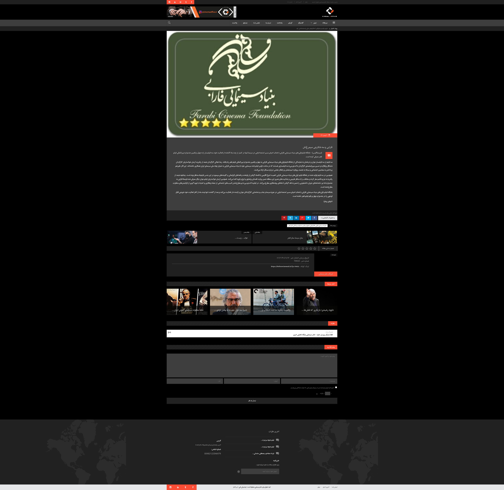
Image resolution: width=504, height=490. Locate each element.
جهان (306, 2)
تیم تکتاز (235, 487)
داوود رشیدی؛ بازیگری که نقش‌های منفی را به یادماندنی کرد (311, 28)
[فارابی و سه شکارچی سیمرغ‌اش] (325, 265)
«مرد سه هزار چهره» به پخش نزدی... (230, 310)
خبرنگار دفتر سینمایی (326, 274)
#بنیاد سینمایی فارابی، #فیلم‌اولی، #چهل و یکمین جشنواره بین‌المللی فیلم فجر (307, 226)
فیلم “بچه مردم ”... (267, 440)
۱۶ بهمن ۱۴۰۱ (324, 135)
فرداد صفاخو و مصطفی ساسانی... (263, 453)
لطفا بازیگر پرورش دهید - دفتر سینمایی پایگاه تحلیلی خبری (313, 334)
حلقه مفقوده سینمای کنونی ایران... (188, 310)
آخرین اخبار (299, 2)
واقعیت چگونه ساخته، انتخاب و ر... (274, 310)
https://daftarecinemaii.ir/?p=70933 (285, 266)
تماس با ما (289, 2)
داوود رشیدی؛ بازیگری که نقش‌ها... (318, 310)
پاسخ (169, 332)
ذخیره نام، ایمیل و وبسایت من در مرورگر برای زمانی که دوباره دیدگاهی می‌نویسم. (312, 388)
